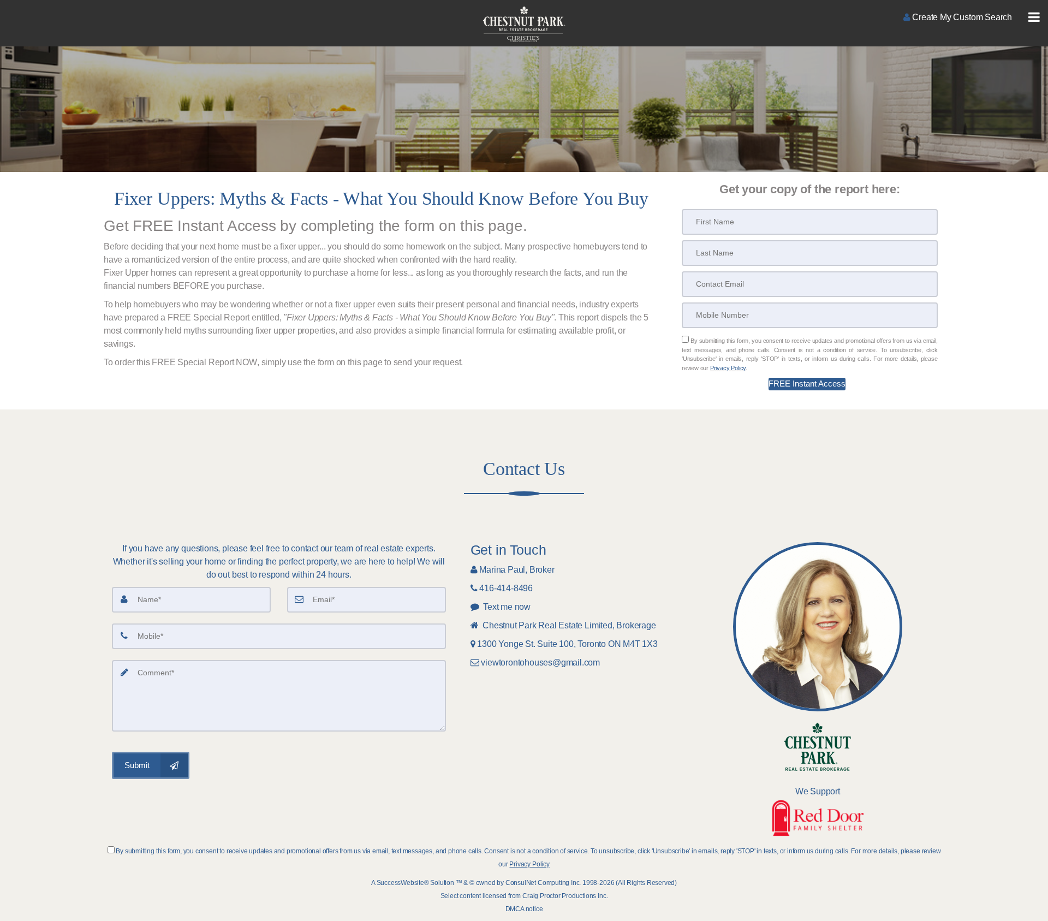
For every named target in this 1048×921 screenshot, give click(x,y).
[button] (807, 384)
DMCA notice (524, 909)
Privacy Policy (728, 368)
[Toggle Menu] (1034, 17)
